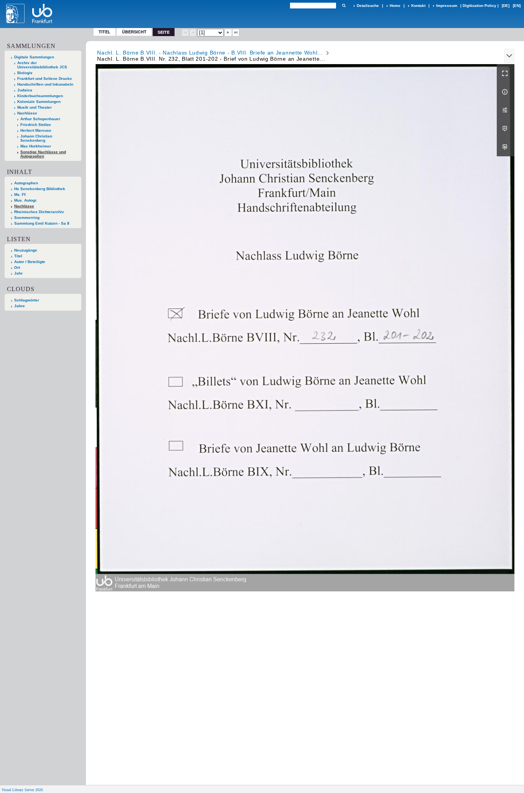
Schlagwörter (26, 300)
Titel (104, 32)
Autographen (26, 183)
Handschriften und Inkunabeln (45, 84)
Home (395, 5)
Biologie (25, 73)
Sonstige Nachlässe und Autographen (43, 154)
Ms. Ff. (20, 194)
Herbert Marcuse (35, 130)
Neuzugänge (25, 250)
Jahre (19, 306)
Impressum (446, 5)
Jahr (18, 273)
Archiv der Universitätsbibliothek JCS (42, 65)
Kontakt (418, 5)
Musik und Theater (34, 107)
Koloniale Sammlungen (39, 101)
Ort (17, 267)
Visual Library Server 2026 (22, 790)
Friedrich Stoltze (35, 125)
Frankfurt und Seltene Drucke (44, 78)
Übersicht (134, 32)
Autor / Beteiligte (29, 262)
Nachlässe (27, 113)
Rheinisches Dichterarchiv (39, 212)
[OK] (343, 5)
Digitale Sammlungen (34, 57)
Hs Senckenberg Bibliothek (39, 189)
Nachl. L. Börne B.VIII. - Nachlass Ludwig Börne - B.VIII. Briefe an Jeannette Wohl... (210, 53)
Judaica (24, 90)
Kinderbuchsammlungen (40, 96)
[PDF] (505, 128)
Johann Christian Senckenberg (36, 138)
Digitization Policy (479, 5)
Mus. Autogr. (25, 200)
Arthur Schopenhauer (40, 119)
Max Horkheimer (35, 146)
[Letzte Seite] (236, 32)
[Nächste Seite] (228, 32)
